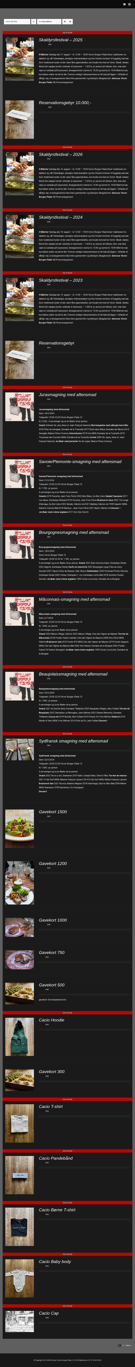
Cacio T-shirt (51, 1106)
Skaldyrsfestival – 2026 (61, 154)
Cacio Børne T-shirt (57, 1209)
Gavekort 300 (51, 1071)
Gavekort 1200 (53, 863)
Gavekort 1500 (53, 811)
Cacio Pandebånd (56, 1158)
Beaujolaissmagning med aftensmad (73, 674)
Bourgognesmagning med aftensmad (74, 532)
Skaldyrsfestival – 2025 (61, 39)
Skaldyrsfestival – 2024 (61, 217)
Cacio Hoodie (51, 1020)
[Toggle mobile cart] (124, 4)
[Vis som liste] (70, 21)
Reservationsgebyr (56, 343)
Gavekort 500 (51, 985)
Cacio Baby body (55, 1261)
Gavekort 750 (51, 952)
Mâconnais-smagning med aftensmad (74, 599)
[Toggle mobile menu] (129, 4)
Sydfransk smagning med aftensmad (73, 741)
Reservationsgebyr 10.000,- (65, 102)
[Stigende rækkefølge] (33, 21)
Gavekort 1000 (53, 920)
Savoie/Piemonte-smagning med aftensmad (80, 461)
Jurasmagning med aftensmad (67, 394)
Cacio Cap (49, 1313)
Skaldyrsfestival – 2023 (61, 280)
